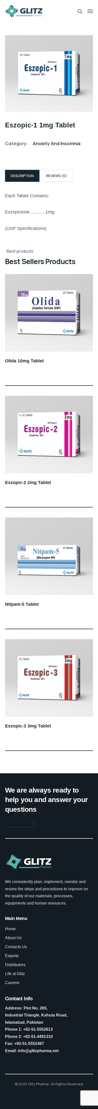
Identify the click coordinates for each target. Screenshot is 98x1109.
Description (22, 175)
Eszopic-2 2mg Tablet (28, 482)
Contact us (16, 822)
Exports (12, 956)
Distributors (15, 965)
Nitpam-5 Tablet (22, 604)
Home (10, 929)
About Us (13, 938)
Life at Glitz (15, 974)
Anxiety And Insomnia (56, 143)
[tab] (22, 176)
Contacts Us (16, 947)
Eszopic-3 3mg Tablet (28, 725)
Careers (12, 983)
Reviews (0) (56, 175)
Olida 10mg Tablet (24, 360)
